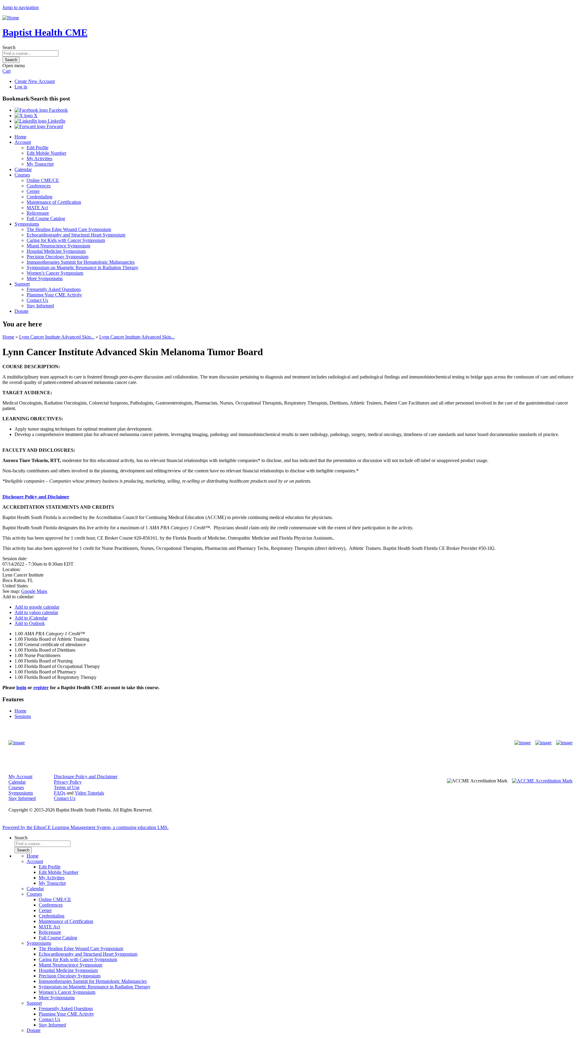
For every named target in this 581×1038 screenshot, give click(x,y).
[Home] (10, 17)
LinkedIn (56, 121)
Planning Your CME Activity (54, 294)
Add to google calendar (37, 607)
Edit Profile (37, 147)
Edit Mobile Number (46, 153)
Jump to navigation (20, 7)
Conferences (39, 185)
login (21, 687)
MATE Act (37, 207)
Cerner (33, 191)
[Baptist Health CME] (16, 742)
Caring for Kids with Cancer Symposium (66, 240)
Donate (21, 311)
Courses (22, 174)
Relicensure (38, 213)
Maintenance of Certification (54, 202)
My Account (20, 776)
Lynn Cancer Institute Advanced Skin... (56, 336)
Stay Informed (40, 305)
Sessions (23, 716)
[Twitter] (543, 742)
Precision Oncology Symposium (57, 256)
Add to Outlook (30, 623)
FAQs (59, 792)
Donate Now (271, 742)
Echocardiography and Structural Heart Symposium (76, 234)
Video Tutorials (89, 792)
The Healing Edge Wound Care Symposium (69, 229)
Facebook (58, 110)
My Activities (39, 158)
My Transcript (40, 164)
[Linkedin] (564, 742)
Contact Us (37, 300)
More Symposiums (45, 278)
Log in (21, 86)
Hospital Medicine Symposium (56, 251)
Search (8, 47)
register (41, 687)
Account (23, 142)
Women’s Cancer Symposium (55, 273)
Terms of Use (67, 787)
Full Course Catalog (46, 218)
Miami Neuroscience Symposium (58, 245)
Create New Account (35, 81)
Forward (54, 126)
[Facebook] (522, 742)
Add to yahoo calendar (36, 612)
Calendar (23, 169)
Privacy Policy (68, 782)
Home (20, 136)
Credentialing (39, 196)
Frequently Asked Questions (54, 289)
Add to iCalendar (31, 617)
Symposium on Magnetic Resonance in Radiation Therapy (82, 267)
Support (22, 283)
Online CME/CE (43, 180)
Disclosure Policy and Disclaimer (35, 496)
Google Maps (34, 591)
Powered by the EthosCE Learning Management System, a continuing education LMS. (85, 827)
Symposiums (27, 223)
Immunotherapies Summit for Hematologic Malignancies (81, 262)
